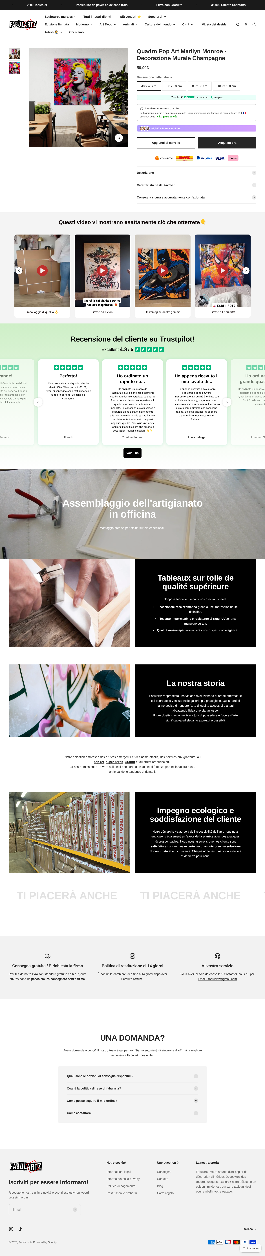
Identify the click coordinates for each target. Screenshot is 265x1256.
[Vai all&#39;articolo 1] (14, 54)
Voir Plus (132, 452)
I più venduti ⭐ (129, 16)
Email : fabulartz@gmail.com (217, 979)
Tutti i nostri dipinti (97, 16)
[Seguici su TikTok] (20, 1229)
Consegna (164, 1172)
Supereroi (155, 16)
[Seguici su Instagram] (11, 1229)
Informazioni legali (119, 1172)
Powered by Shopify (45, 1242)
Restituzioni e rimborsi (122, 1193)
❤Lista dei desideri (215, 24)
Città (185, 24)
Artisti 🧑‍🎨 (51, 32)
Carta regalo (165, 1193)
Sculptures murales (59, 16)
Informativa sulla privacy (123, 1179)
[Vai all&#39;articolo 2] (14, 68)
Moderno (82, 24)
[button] (246, 270)
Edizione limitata (57, 24)
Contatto (162, 1179)
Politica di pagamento (121, 1186)
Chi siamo (76, 32)
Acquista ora (227, 143)
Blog (160, 1186)
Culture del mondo (158, 24)
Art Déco (106, 24)
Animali (128, 24)
